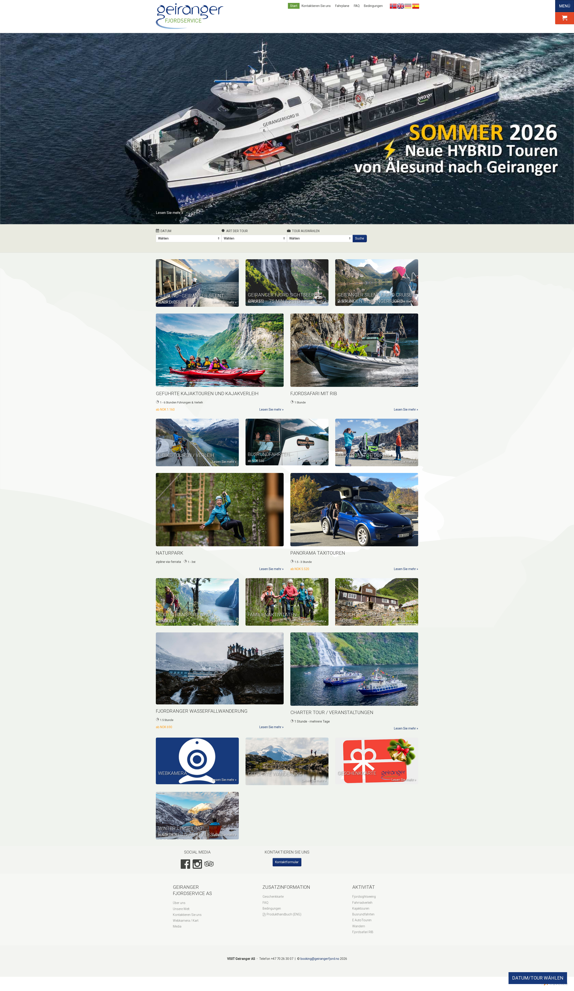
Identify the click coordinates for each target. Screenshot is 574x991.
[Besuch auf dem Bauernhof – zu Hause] (376, 602)
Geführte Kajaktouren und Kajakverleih (207, 393)
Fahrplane (342, 6)
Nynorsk (393, 6)
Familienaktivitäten (272, 614)
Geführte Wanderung (275, 774)
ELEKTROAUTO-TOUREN (363, 455)
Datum (166, 231)
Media (177, 926)
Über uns (179, 903)
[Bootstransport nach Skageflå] (197, 602)
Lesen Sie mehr (168, 213)
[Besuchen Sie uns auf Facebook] (185, 864)
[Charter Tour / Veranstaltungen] (354, 669)
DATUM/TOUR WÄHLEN (537, 978)
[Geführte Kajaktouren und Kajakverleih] (220, 350)
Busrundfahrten (363, 914)
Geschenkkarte (356, 773)
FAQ (357, 6)
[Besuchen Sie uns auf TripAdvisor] (209, 864)
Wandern (358, 926)
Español (415, 6)
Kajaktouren (360, 908)
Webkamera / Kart (185, 920)
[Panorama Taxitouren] (354, 509)
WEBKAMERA (172, 773)
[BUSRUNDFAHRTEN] (287, 442)
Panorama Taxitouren (317, 553)
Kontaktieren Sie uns (316, 6)
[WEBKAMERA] (197, 761)
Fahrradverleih (362, 902)
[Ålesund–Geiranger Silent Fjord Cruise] (197, 283)
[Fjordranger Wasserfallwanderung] (220, 668)
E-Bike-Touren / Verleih (186, 455)
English (400, 6)
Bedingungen (373, 6)
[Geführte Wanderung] (287, 761)
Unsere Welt (181, 909)
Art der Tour (237, 231)
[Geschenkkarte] (376, 761)
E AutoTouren (362, 920)
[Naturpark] (220, 509)
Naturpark (169, 553)
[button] (564, 18)
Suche (359, 238)
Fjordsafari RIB (362, 932)
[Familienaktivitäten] (287, 602)
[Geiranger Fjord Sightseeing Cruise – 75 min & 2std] (287, 282)
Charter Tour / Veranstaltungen (331, 712)
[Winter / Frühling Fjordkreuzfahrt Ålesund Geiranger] (197, 815)
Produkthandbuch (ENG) (284, 914)
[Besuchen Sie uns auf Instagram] (197, 864)
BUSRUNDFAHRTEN (269, 454)
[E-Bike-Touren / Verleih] (197, 442)
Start (293, 6)
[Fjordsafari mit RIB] (354, 350)
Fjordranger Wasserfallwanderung (202, 711)
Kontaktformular (287, 862)
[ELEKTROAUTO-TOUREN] (376, 442)
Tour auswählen (306, 231)
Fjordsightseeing (364, 896)
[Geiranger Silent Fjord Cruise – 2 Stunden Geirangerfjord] (376, 282)
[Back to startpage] (190, 16)
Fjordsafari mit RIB (313, 393)
